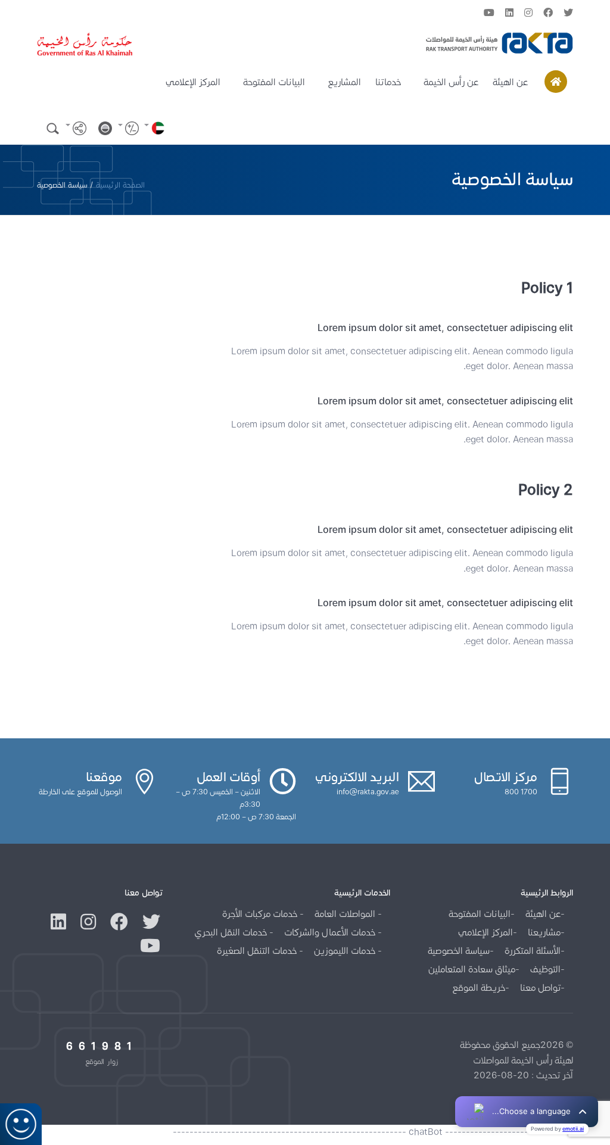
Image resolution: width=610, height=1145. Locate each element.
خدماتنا (388, 81)
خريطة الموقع (478, 987)
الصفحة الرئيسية (120, 185)
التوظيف (545, 969)
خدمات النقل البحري (231, 932)
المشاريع (344, 81)
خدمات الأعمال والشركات (331, 932)
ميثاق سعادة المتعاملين (471, 969)
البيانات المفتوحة (274, 81)
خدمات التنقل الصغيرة (258, 950)
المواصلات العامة (346, 913)
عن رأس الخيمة (451, 81)
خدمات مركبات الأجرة (261, 913)
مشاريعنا (544, 932)
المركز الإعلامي (193, 81)
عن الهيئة (510, 81)
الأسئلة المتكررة (533, 950)
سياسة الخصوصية (459, 950)
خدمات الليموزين (346, 950)
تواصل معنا (540, 987)
